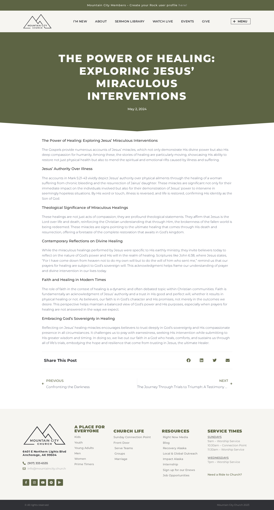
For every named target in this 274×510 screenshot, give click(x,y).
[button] (188, 360)
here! (183, 5)
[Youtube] (43, 482)
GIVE (206, 21)
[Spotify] (51, 482)
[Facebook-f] (26, 482)
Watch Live (163, 21)
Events (187, 21)
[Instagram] (34, 482)
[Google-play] (59, 482)
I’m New (80, 21)
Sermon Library (130, 21)
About (101, 21)
